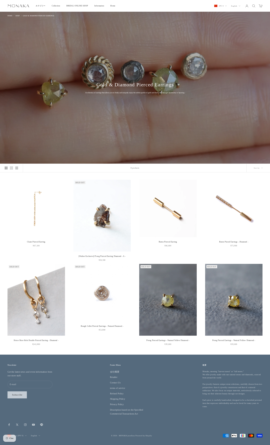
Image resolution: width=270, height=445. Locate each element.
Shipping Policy (117, 399)
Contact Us (115, 382)
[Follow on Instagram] (25, 424)
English (234, 6)
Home (112, 6)
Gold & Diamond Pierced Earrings (38, 16)
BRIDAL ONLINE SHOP (77, 6)
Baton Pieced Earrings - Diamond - (233, 242)
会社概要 (114, 372)
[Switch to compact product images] (16, 168)
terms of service (117, 388)
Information (99, 6)
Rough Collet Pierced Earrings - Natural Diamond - (102, 326)
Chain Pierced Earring (36, 242)
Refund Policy (117, 393)
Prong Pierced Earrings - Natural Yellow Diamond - (167, 340)
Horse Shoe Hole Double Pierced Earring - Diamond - (36, 340)
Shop (17, 16)
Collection (56, 6)
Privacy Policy (117, 404)
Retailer (113, 377)
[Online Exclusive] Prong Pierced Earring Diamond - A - (102, 256)
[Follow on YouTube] (33, 424)
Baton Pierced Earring (168, 242)
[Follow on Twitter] (17, 424)
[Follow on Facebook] (9, 424)
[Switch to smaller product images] (11, 168)
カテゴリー (40, 6)
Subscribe (17, 395)
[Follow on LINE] (41, 424)
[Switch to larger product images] (6, 168)
